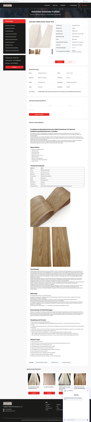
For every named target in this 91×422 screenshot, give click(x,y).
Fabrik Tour (48, 406)
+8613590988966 (14, 63)
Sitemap (58, 408)
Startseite (32, 14)
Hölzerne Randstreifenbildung (11, 47)
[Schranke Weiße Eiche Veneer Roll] (41, 36)
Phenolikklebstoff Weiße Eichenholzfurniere (33, 387)
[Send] (88, 419)
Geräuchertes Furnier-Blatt (11, 33)
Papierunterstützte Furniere (11, 39)
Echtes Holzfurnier (66, 362)
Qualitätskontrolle (49, 408)
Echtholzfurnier (54, 362)
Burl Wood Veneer (9, 45)
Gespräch (14, 67)
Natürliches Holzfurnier (40, 14)
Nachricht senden (39, 114)
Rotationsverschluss (9, 42)
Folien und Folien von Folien (41, 362)
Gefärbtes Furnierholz (10, 28)
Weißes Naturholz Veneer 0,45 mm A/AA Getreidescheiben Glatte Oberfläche (64, 388)
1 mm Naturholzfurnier (49, 387)
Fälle (57, 406)
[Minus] (87, 390)
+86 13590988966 (17, 60)
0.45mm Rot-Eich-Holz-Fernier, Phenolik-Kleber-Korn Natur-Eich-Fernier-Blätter (79, 388)
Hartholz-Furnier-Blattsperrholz (12, 50)
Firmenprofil (48, 404)
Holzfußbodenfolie (9, 31)
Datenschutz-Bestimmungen (61, 409)
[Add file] (65, 419)
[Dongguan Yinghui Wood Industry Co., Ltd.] (7, 5)
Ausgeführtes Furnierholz (10, 36)
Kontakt (47, 409)
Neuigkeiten (59, 404)
